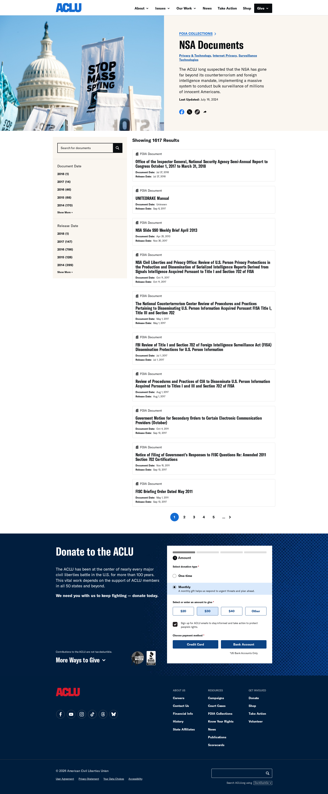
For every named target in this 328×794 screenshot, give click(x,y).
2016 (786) (65, 249)
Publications (217, 737)
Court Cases (217, 705)
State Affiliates (184, 729)
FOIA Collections (196, 33)
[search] (267, 773)
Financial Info (183, 713)
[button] (197, 112)
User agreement (65, 778)
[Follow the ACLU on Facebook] (60, 714)
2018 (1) (63, 174)
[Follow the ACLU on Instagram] (81, 714)
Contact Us (181, 705)
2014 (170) (65, 205)
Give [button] (261, 8)
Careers (178, 698)
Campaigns (216, 698)
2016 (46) (64, 189)
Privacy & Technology (195, 55)
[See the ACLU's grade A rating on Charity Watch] (137, 658)
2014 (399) (65, 265)
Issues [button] (160, 8)
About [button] (140, 8)
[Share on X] (189, 113)
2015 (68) (64, 197)
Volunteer (256, 721)
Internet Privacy (225, 55)
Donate (254, 698)
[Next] (233, 517)
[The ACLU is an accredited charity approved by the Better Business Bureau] (151, 658)
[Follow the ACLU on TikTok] (92, 714)
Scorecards (216, 745)
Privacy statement (89, 778)
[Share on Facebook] (181, 113)
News (207, 8)
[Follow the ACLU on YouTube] (71, 714)
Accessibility (135, 778)
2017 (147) (64, 241)
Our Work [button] (185, 8)
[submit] (117, 147)
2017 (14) (64, 181)
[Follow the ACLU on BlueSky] (113, 714)
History (178, 721)
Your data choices (113, 778)
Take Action (227, 8)
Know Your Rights (220, 721)
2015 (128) (65, 257)
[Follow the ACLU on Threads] (102, 714)
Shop (247, 8)
